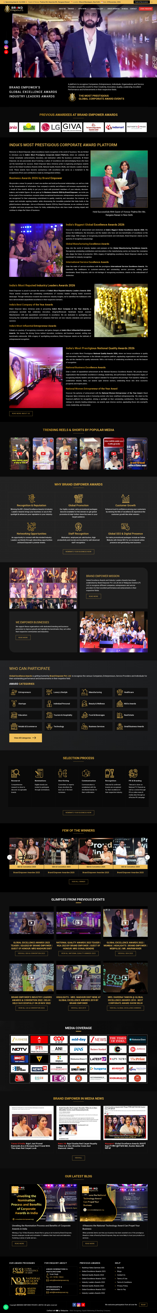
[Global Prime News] (137, 1068)
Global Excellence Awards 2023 (94, 1289)
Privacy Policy (122, 1286)
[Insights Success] (59, 1078)
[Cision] (39, 1078)
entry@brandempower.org (59, 1280)
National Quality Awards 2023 (93, 1286)
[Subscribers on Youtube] (6, 52)
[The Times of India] (118, 1039)
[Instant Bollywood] (78, 1078)
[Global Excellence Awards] (26, 1271)
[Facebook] (74, 1305)
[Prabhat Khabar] (78, 1068)
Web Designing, (75, 1311)
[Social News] (118, 1078)
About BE (62, 9)
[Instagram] (43, 454)
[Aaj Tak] (19, 1078)
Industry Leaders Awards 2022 (93, 1293)
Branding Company (103, 1311)
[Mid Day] (78, 1039)
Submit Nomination (141, 2)
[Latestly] (98, 1059)
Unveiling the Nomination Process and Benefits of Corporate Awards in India (41, 1227)
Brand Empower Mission (102, 576)
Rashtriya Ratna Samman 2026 (93, 1268)
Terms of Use (122, 1279)
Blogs (119, 1271)
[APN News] (118, 1059)
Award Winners (113, 9)
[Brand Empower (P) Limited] (13, 8)
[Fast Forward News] (98, 1078)
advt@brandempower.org (59, 1292)
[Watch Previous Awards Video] (26, 851)
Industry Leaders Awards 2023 (93, 1282)
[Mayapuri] (118, 1068)
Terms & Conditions (124, 1282)
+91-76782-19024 (56, 1277)
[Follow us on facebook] (6, 42)
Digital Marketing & (89, 1311)
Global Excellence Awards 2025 (94, 1271)
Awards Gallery (97, 9)
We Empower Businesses (32, 622)
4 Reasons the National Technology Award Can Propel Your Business (111, 1227)
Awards (71, 9)
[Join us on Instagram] (6, 47)
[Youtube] (83, 1305)
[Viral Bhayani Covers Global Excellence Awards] (39, 1059)
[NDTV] (19, 1049)
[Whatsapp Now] (6, 1307)
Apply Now (82, 9)
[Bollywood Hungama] (98, 1068)
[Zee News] (98, 1039)
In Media (125, 9)
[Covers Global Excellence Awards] (137, 1039)
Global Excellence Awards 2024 (94, 1279)
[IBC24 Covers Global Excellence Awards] (19, 1059)
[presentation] (9, 857)
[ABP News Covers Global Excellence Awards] (39, 1039)
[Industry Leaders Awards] (25, 1291)
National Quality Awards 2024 (93, 1275)
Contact (133, 9)
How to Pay (121, 1289)
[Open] (75, 9)
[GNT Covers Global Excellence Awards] (59, 1039)
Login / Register (146, 9)
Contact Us (121, 1275)
